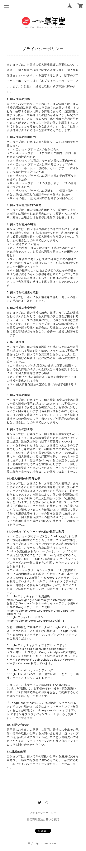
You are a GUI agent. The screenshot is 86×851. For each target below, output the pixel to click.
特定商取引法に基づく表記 (43, 819)
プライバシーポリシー (43, 812)
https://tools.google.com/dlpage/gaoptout (36, 648)
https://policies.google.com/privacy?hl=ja (35, 620)
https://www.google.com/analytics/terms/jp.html (40, 600)
